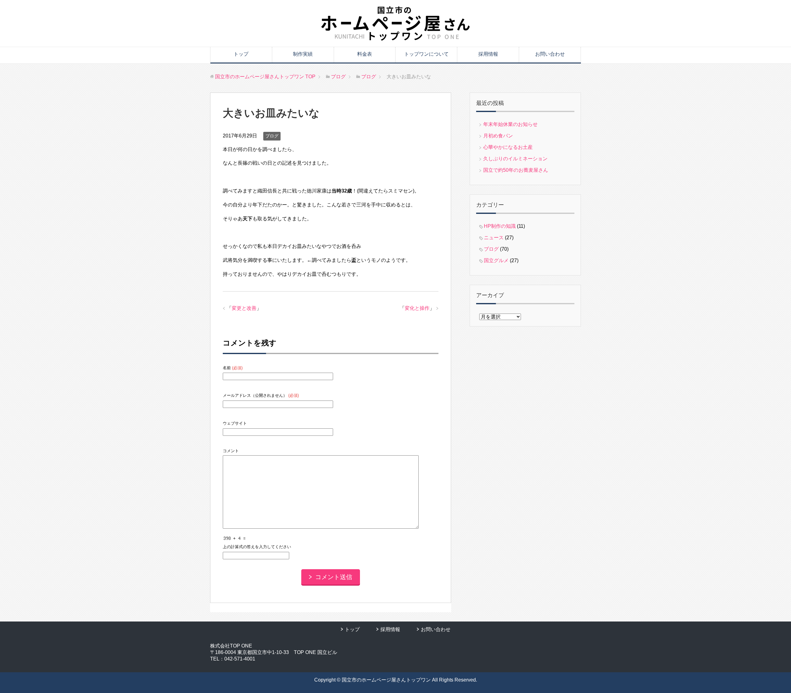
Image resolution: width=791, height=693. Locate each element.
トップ (241, 54)
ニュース (494, 237)
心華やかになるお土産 (508, 147)
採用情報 (488, 54)
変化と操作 (417, 308)
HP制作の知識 (500, 226)
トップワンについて (426, 54)
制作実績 (303, 54)
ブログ (271, 135)
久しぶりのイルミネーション (515, 158)
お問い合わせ (550, 54)
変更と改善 (244, 308)
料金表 (364, 54)
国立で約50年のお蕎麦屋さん (515, 170)
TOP (265, 76)
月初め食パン (498, 135)
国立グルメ (496, 260)
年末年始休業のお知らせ (510, 124)
